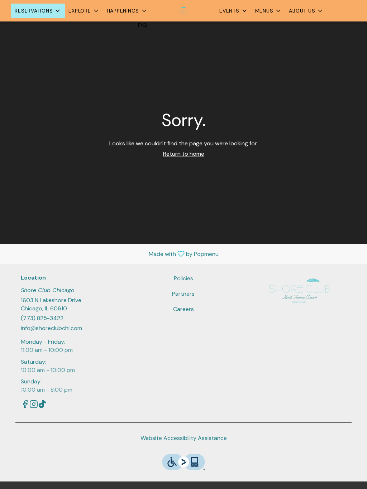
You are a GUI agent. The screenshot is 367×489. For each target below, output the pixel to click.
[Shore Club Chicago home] (183, 11)
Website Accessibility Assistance (183, 438)
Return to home (183, 154)
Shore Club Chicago (299, 291)
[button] (38, 11)
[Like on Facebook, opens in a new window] (25, 405)
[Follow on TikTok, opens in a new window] (42, 405)
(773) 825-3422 (42, 318)
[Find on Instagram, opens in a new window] (33, 405)
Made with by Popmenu (112, 253)
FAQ (143, 25)
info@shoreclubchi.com (51, 328)
